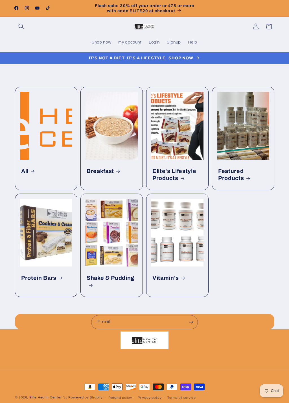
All (25, 171)
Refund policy (120, 397)
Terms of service (181, 397)
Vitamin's (165, 278)
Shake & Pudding (110, 278)
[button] (21, 26)
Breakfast (100, 171)
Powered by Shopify (85, 397)
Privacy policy (149, 397)
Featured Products (231, 174)
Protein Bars (38, 278)
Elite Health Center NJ (48, 397)
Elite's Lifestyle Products (174, 174)
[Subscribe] (191, 322)
